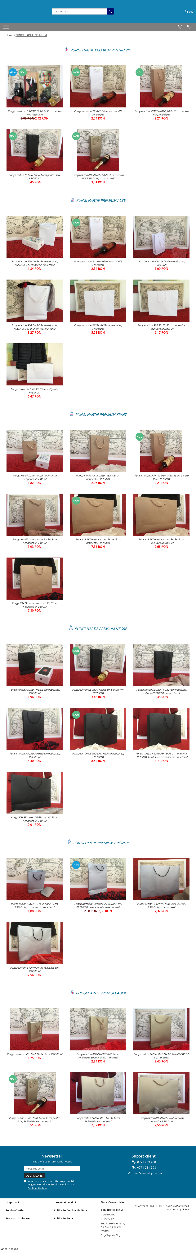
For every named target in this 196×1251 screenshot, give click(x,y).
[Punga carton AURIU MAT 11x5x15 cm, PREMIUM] (34, 1029)
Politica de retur (63, 1218)
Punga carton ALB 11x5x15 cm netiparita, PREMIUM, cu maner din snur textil (34, 263)
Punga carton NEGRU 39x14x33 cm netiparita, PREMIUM (98, 755)
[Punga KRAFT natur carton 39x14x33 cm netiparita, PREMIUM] (98, 515)
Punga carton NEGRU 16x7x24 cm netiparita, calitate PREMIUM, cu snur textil (161, 691)
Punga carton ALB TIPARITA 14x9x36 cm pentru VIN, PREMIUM (34, 112)
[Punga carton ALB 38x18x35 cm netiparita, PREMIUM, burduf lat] (161, 301)
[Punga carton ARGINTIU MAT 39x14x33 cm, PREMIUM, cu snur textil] (161, 879)
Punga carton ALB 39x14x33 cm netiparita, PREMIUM (98, 327)
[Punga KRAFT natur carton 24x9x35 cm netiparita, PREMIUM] (34, 515)
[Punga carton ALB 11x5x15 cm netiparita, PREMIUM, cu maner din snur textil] (34, 237)
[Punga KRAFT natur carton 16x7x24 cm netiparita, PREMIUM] (98, 451)
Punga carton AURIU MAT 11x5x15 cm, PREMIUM (34, 1054)
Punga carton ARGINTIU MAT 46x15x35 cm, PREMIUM (34, 969)
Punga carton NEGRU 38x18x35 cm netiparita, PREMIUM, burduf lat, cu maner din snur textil (161, 755)
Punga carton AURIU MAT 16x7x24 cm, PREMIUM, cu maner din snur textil (98, 1055)
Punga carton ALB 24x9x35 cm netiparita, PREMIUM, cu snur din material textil (34, 327)
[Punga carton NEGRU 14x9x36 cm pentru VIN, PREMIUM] (34, 150)
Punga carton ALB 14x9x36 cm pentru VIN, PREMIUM (98, 112)
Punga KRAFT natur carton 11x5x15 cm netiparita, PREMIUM (35, 477)
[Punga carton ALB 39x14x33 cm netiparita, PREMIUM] (98, 301)
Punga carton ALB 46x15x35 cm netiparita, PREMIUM (35, 390)
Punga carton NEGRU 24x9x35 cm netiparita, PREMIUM (34, 755)
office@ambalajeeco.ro (146, 1173)
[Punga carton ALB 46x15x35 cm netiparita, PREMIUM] (34, 364)
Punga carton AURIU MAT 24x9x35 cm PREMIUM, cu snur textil (161, 1055)
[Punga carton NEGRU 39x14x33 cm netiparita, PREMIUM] (98, 729)
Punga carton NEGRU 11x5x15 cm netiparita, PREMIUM (34, 691)
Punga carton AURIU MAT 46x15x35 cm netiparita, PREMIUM (161, 1119)
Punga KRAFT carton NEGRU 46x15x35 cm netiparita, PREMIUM (34, 819)
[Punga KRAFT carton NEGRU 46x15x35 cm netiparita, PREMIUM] (34, 793)
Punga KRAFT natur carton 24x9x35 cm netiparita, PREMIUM (35, 541)
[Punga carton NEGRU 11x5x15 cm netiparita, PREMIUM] (34, 665)
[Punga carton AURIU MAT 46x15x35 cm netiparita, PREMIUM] (161, 1093)
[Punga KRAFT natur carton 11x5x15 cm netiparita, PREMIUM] (34, 451)
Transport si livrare (17, 1218)
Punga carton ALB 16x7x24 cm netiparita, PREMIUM (161, 263)
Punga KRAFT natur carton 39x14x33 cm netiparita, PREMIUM (98, 541)
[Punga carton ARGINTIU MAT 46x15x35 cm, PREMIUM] (34, 943)
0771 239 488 (146, 1162)
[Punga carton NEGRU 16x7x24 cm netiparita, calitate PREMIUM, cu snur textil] (161, 665)
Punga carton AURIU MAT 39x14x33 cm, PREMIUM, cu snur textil (98, 1119)
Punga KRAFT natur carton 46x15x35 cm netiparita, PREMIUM (34, 605)
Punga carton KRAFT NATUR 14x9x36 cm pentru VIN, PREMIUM (161, 112)
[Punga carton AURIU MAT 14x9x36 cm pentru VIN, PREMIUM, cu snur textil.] (98, 150)
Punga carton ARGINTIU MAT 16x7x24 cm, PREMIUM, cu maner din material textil (98, 905)
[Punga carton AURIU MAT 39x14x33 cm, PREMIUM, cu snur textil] (98, 1093)
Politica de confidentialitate (70, 1210)
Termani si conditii (64, 1202)
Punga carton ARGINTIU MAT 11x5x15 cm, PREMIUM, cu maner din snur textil (34, 905)
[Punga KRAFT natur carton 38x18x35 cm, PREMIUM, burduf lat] (161, 515)
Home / (10, 35)
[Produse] (6, 28)
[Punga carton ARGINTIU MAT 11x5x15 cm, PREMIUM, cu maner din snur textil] (34, 879)
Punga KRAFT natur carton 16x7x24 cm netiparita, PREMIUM (98, 477)
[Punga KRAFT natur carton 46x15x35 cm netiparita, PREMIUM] (34, 579)
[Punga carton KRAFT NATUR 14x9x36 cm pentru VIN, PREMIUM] (161, 86)
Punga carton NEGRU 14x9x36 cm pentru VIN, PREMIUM (34, 176)
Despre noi (12, 1202)
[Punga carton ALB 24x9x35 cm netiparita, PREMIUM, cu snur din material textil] (34, 301)
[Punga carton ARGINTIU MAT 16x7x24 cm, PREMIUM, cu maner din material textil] (98, 879)
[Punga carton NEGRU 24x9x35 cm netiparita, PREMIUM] (34, 729)
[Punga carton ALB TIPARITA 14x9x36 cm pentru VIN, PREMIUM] (34, 86)
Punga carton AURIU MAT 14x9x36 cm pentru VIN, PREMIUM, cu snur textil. (98, 176)
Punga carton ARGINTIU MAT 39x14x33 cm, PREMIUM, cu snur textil (161, 905)
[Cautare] (110, 11)
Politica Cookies (15, 1210)
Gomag (185, 1209)
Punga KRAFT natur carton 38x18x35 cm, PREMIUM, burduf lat (161, 541)
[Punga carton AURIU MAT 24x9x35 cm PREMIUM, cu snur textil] (161, 1029)
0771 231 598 (146, 1167)
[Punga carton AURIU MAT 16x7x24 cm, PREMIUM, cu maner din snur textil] (98, 1029)
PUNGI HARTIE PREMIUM (31, 35)
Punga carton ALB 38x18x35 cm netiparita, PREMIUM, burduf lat (161, 327)
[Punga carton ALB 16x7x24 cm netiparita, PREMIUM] (161, 237)
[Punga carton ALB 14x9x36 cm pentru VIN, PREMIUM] (98, 86)
